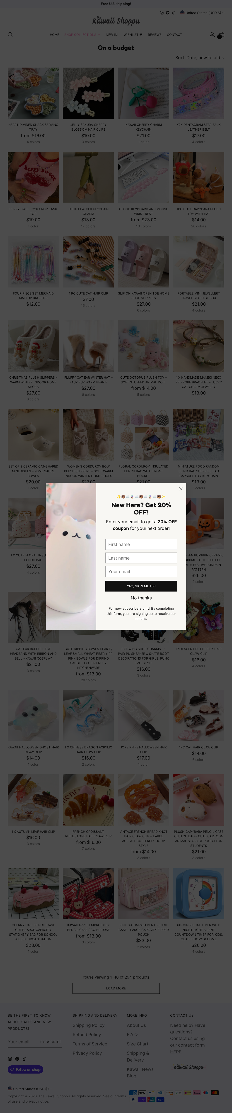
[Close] (180, 488)
